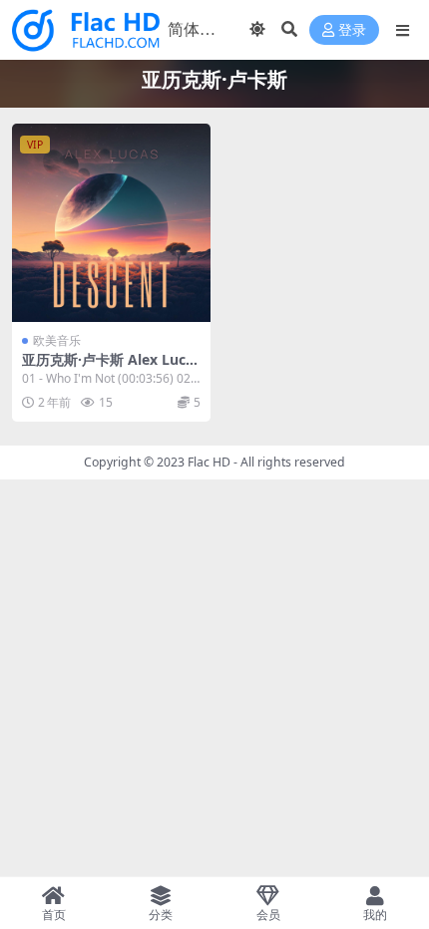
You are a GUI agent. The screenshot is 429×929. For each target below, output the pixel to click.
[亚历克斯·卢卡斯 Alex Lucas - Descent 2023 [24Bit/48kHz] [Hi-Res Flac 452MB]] (111, 223)
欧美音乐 (57, 340)
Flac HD (209, 462)
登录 (352, 30)
